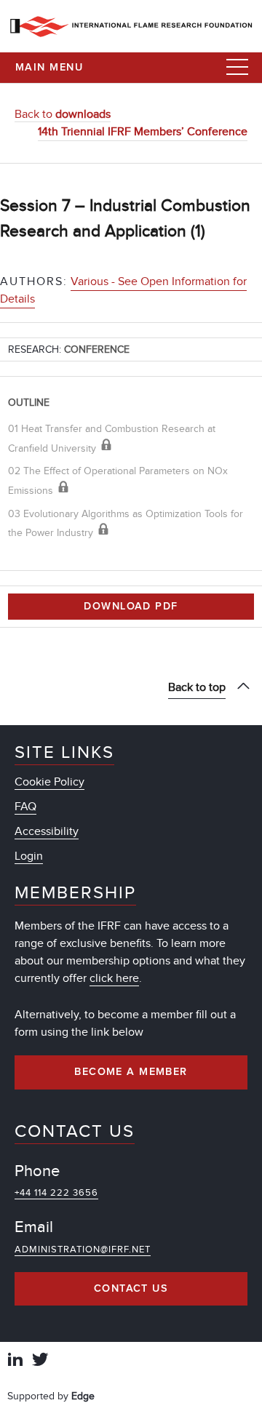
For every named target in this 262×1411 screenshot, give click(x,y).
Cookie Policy (49, 782)
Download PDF (131, 606)
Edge (83, 1396)
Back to (63, 114)
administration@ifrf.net (83, 1249)
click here (114, 978)
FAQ (25, 806)
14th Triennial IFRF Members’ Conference (142, 131)
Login (29, 856)
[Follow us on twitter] (40, 1361)
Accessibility (47, 831)
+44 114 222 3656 (56, 1193)
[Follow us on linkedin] (15, 1361)
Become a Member (131, 1072)
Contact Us (131, 1289)
